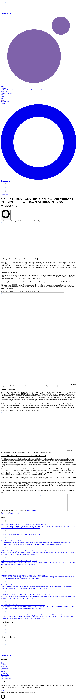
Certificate (4, 90)
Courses (3, 664)
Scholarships (4, 668)
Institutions (4, 666)
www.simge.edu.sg (32, 510)
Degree (9, 90)
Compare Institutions (7, 93)
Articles (3, 671)
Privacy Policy (5, 675)
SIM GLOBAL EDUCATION (10, 514)
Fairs (2, 670)
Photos (3, 102)
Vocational (45, 90)
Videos (7, 102)
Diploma (14, 90)
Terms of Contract (6, 678)
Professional (38, 90)
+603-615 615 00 (6, 13)
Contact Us (4, 673)
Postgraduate (30, 90)
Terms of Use (5, 676)
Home (2, 663)
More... (3, 690)
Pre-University (21, 90)
